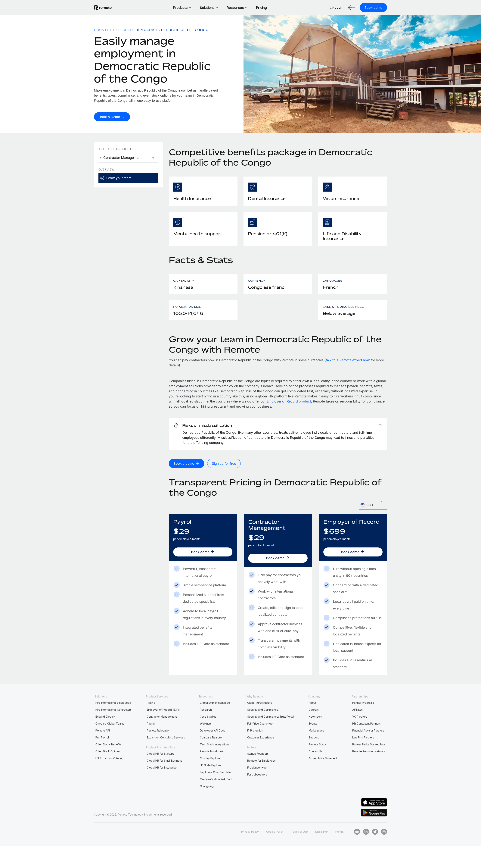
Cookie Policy (275, 831)
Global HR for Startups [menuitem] (160, 753)
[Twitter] (375, 832)
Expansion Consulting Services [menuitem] (166, 737)
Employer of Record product (289, 401)
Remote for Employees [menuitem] (261, 760)
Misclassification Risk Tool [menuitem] (216, 779)
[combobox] (373, 505)
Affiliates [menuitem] (357, 709)
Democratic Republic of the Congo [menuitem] (172, 30)
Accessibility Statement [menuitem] (323, 758)
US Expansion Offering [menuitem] (109, 758)
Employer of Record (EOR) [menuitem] (163, 709)
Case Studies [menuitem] (208, 716)
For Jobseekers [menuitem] (257, 774)
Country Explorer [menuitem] (113, 30)
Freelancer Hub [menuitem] (257, 767)
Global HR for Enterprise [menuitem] (162, 767)
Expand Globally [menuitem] (105, 716)
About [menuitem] (312, 702)
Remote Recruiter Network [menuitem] (368, 751)
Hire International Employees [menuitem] (113, 702)
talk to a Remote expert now (348, 360)
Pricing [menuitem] (151, 702)
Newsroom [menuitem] (315, 716)
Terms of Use (299, 831)
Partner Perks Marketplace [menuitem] (369, 744)
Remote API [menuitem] (102, 730)
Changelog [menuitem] (207, 786)
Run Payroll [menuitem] (102, 737)
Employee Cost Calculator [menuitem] (216, 772)
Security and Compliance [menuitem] (262, 709)
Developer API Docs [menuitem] (212, 730)
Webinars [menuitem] (206, 723)
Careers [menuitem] (314, 709)
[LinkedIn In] (366, 832)
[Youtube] (357, 832)
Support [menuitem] (314, 737)
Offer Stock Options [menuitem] (107, 751)
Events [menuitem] (313, 723)
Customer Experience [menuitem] (260, 737)
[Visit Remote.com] (103, 7)
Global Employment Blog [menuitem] (215, 702)
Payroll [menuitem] (151, 723)
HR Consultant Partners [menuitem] (366, 723)
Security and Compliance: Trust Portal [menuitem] (270, 716)
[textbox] (373, 505)
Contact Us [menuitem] (315, 751)
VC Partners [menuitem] (359, 716)
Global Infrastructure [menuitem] (259, 702)
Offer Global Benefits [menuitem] (108, 744)
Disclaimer (321, 831)
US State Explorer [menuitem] (211, 765)
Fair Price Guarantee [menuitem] (260, 723)
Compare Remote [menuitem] (211, 737)
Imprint (339, 831)
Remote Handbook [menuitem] (211, 751)
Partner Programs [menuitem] (363, 702)
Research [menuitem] (206, 709)
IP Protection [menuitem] (255, 730)
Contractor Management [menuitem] (162, 716)
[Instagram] (384, 832)
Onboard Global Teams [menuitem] (109, 723)
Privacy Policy (250, 831)
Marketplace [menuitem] (316, 730)
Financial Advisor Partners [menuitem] (368, 730)
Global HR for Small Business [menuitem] (164, 760)
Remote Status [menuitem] (318, 744)
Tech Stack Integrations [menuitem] (214, 744)
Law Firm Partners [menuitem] (363, 737)
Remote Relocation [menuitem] (158, 730)
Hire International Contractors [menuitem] (113, 709)
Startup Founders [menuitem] (257, 753)
